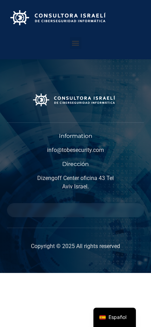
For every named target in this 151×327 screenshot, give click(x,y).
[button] (75, 43)
